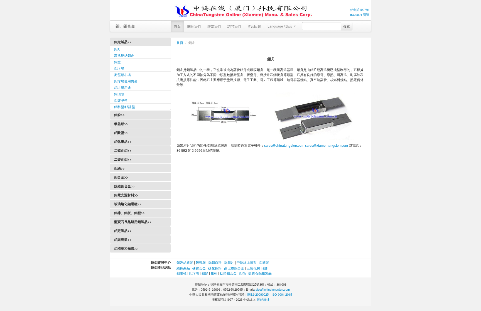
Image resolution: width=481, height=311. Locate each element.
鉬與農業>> (122, 239)
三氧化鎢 (253, 268)
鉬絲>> (119, 168)
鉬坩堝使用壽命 (126, 81)
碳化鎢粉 (215, 268)
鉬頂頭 (119, 93)
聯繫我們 (214, 26)
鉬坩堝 (119, 68)
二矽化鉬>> (122, 159)
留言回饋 (254, 26)
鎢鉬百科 (215, 262)
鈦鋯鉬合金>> (124, 185)
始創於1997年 (359, 9)
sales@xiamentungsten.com (326, 145)
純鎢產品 (183, 268)
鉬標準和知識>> (126, 248)
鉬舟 (117, 48)
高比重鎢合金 (234, 268)
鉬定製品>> (122, 230)
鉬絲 (205, 273)
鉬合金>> (121, 177)
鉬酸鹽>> (121, 132)
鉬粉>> (119, 114)
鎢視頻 (201, 262)
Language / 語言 (280, 26)
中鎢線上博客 (247, 262)
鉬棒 (214, 273)
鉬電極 (181, 273)
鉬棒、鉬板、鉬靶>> (129, 212)
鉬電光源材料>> (126, 194)
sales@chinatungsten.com (284, 145)
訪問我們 (234, 26)
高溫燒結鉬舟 (124, 55)
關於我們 (194, 26)
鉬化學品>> (122, 141)
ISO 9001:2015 (282, 294)
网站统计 (263, 299)
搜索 (346, 26)
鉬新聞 (264, 262)
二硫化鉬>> (122, 150)
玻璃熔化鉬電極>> (127, 203)
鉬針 (265, 268)
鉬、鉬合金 (125, 26)
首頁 (177, 26)
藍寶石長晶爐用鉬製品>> (132, 221)
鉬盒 (117, 61)
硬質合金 (199, 268)
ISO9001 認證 (359, 14)
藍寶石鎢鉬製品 (260, 273)
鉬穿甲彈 (120, 100)
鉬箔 (242, 273)
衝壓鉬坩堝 (122, 74)
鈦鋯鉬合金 (228, 273)
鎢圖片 (229, 262)
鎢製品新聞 (185, 262)
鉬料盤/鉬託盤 (124, 106)
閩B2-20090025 (258, 294)
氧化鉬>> (121, 123)
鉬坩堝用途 (122, 87)
